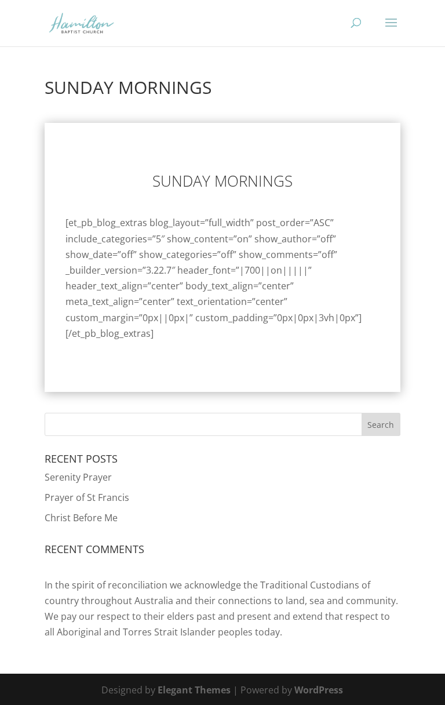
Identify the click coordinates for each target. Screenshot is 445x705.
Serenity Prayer (78, 477)
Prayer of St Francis (87, 497)
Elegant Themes (194, 690)
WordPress (318, 690)
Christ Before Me (81, 517)
